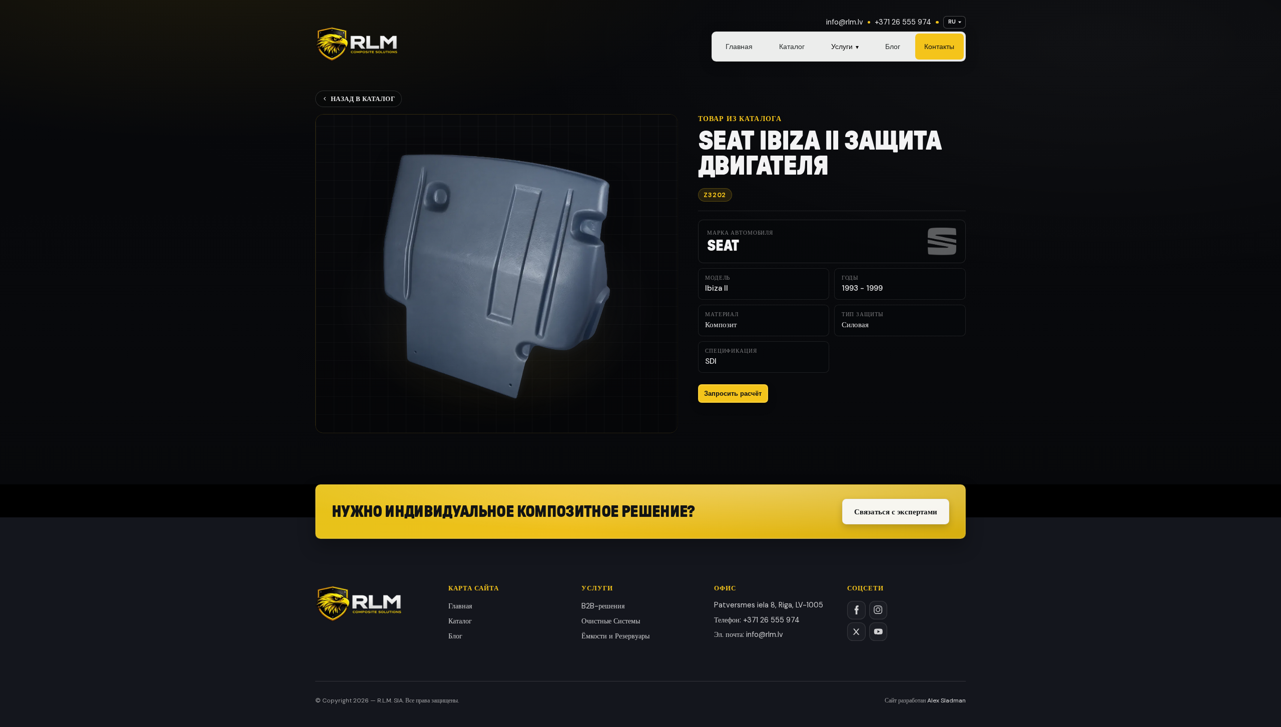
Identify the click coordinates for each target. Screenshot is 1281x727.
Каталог (792, 46)
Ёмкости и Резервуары (615, 635)
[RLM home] (356, 44)
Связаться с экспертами (895, 512)
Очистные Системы (610, 620)
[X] (856, 631)
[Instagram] (878, 610)
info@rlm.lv (844, 22)
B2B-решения (602, 605)
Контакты (939, 46)
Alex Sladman (946, 700)
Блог (892, 46)
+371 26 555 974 (903, 22)
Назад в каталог (363, 99)
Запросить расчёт (733, 393)
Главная (739, 46)
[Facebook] (856, 610)
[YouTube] (878, 631)
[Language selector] (954, 22)
